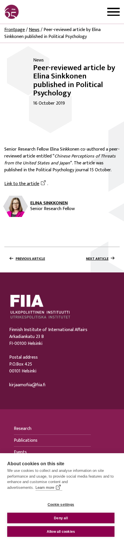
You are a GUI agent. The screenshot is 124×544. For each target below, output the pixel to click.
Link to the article (25, 183)
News (34, 30)
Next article (97, 258)
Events (20, 452)
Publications (25, 440)
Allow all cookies (61, 532)
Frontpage (14, 30)
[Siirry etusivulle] (32, 12)
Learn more (44, 487)
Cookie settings (61, 505)
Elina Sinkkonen (49, 203)
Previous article (30, 258)
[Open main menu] (113, 12)
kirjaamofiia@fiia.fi (27, 385)
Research (22, 428)
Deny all (61, 518)
